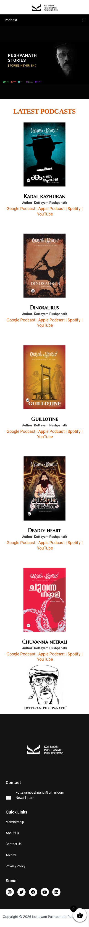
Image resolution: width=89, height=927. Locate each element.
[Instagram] (10, 892)
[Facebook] (33, 892)
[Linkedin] (56, 892)
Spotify (74, 208)
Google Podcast (21, 208)
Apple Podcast (51, 208)
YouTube (45, 214)
